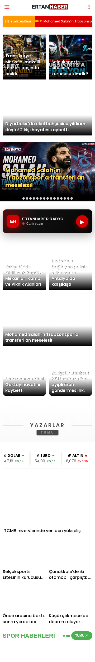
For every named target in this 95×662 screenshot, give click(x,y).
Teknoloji (18, 97)
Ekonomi (16, 75)
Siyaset (15, 86)
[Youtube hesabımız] (60, 653)
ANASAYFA (18, 43)
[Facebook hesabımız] (15, 653)
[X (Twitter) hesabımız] (30, 653)
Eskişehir (17, 54)
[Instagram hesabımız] (45, 653)
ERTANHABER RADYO (26, 107)
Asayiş (14, 64)
